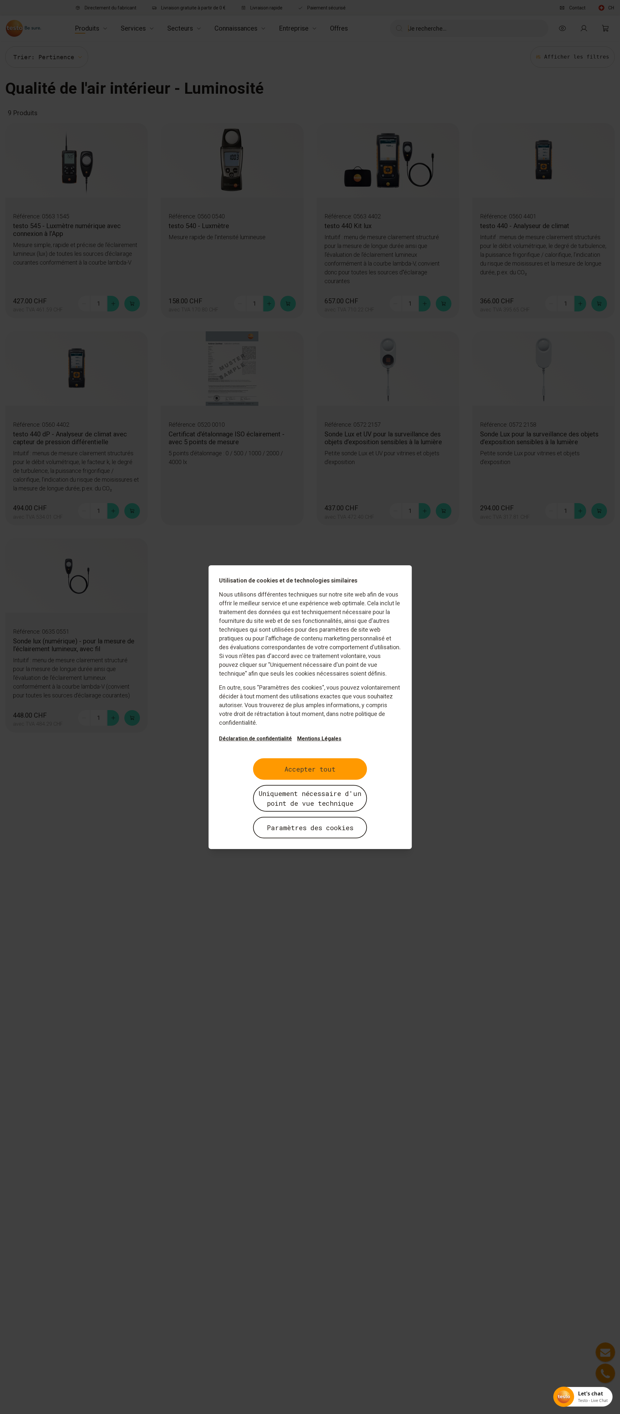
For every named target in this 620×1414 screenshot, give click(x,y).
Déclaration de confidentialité (255, 738)
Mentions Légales (319, 738)
